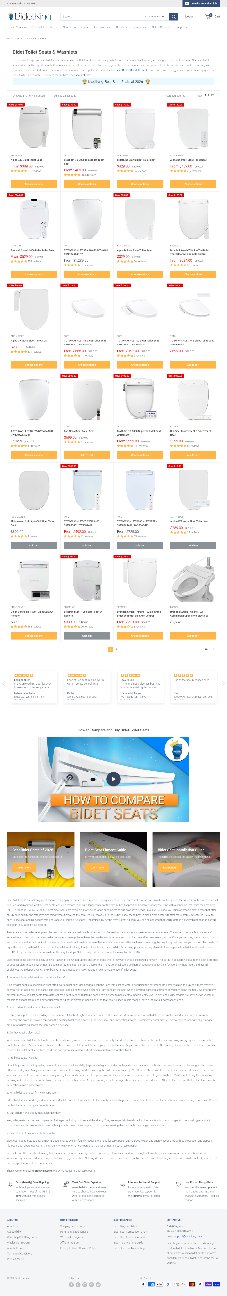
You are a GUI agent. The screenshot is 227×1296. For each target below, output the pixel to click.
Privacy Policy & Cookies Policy (78, 1248)
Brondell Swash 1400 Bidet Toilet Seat (32, 250)
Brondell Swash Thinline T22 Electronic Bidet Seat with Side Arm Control (139, 613)
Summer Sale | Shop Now (21, 3)
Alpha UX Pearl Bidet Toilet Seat (188, 159)
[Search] (173, 16)
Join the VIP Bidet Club (204, 3)
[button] (4, 683)
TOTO (66, 246)
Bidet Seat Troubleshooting (129, 1248)
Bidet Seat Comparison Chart (130, 1231)
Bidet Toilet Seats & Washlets (31, 38)
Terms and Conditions (19, 1253)
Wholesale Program (18, 1242)
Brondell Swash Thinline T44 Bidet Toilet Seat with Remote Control (189, 252)
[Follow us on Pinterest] (91, 1284)
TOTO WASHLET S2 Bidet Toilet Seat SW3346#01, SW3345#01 (138, 342)
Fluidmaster (18, 517)
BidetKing (122, 155)
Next (208, 649)
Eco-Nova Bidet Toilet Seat (79, 431)
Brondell (16, 246)
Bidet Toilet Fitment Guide (128, 1242)
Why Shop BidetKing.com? (22, 1237)
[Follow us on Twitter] (78, 1284)
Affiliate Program (16, 1248)
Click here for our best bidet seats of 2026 (67, 75)
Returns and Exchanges (74, 1231)
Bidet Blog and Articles (126, 1226)
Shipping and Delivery (72, 1226)
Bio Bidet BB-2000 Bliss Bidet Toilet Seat (84, 161)
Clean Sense (18, 607)
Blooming (69, 607)
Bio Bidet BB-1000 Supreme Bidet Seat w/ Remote (139, 433)
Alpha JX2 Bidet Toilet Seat (26, 159)
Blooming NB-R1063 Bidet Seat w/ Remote (83, 613)
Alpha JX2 (143, 70)
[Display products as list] (212, 95)
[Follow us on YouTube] (98, 1284)
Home (10, 38)
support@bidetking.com (188, 1236)
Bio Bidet (68, 155)
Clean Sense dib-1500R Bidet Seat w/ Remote (32, 613)
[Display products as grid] (207, 95)
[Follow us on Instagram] (84, 1284)
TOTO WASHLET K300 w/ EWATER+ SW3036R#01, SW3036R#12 (137, 523)
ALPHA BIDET (17, 155)
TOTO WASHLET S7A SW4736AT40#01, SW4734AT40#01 (86, 252)
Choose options (34, 184)
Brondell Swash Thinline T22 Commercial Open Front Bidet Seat (189, 613)
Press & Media (15, 1259)
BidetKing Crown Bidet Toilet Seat (136, 159)
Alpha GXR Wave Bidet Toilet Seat (189, 521)
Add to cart (193, 364)
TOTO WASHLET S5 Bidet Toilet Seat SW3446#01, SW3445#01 (85, 342)
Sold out (33, 545)
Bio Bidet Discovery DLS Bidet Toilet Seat (190, 433)
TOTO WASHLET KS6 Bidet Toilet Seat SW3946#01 (192, 342)
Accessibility (14, 1231)
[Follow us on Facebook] (71, 1284)
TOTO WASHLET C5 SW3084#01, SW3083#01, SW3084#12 (82, 523)
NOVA (67, 426)
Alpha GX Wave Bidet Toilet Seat (29, 340)
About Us (12, 1226)
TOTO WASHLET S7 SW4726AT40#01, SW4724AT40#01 (32, 433)
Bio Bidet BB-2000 (121, 70)
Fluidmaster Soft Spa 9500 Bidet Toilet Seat (33, 523)
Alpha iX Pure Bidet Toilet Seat (134, 250)
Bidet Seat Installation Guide (130, 1237)
